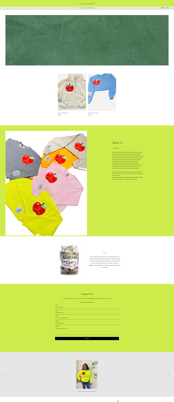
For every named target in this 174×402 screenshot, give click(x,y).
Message (57, 326)
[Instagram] (118, 401)
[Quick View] (72, 92)
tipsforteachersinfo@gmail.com (87, 302)
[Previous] (5, 374)
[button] (167, 8)
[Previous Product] (56, 92)
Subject (57, 320)
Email (56, 310)
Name (56, 305)
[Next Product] (118, 92)
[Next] (168, 374)
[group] (87, 94)
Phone (56, 315)
